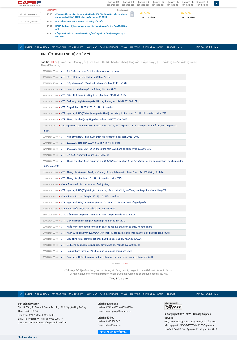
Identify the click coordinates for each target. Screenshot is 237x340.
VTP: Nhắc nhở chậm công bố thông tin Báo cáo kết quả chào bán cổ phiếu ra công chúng (106, 226)
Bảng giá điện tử (30, 14)
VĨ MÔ (124, 47)
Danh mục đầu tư (30, 21)
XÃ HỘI (28, 47)
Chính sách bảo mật (27, 337)
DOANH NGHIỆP (76, 47)
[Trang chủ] (20, 47)
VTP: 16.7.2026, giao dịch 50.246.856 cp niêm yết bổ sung (90, 143)
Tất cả (53, 62)
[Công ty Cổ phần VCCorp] (173, 309)
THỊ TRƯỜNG (149, 47)
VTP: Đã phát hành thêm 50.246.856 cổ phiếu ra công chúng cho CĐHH (97, 251)
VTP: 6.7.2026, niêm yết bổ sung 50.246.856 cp (85, 155)
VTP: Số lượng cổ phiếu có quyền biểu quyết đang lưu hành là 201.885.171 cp (100, 101)
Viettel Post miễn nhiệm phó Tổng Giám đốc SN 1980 (88, 208)
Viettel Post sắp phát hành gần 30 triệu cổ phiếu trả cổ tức (90, 196)
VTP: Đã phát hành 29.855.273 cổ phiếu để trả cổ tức (88, 107)
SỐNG (160, 47)
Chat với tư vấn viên (115, 332)
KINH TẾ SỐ (135, 47)
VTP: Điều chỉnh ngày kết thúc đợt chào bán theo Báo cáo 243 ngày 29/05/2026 (101, 239)
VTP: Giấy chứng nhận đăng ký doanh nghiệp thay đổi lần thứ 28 (93, 83)
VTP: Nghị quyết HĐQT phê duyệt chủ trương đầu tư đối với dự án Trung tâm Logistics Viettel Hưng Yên (114, 190)
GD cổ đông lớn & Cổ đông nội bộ (178, 62)
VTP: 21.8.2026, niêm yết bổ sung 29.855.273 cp (85, 77)
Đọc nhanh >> (122, 10)
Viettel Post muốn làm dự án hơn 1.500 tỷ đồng (85, 184)
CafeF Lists (212, 47)
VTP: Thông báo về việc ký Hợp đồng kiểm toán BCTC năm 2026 (94, 119)
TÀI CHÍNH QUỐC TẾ (109, 47)
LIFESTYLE (170, 47)
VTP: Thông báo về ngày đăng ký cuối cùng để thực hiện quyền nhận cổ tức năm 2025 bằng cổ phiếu (112, 172)
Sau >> (125, 263)
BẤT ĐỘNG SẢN (59, 47)
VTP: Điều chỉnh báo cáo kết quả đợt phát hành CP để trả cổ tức (93, 95)
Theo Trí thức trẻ (118, 278)
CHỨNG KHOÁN (42, 47)
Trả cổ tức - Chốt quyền (72, 62)
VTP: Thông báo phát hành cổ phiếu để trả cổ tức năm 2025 (91, 178)
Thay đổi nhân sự (50, 65)
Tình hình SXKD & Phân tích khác (107, 62)
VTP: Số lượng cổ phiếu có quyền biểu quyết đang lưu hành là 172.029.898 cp (100, 245)
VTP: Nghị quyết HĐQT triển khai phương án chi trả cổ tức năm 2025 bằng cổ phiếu (103, 202)
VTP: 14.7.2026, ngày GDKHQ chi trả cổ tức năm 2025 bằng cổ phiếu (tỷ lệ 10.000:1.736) (106, 149)
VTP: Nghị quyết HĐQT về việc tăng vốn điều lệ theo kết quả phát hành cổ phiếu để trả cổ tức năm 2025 (113, 113)
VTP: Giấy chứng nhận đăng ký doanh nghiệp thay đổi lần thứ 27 (93, 220)
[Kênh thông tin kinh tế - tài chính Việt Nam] (29, 4)
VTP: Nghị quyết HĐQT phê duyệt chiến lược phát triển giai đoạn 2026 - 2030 (100, 136)
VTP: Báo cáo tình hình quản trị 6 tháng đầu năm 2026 (88, 89)
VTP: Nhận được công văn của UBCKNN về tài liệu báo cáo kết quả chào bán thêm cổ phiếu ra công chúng (115, 233)
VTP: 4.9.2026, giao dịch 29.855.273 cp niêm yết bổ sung (90, 71)
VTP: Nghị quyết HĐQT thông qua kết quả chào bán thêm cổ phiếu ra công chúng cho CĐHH (107, 257)
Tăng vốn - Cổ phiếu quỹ (143, 62)
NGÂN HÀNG (91, 47)
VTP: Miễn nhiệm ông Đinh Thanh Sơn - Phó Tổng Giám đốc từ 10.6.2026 (98, 214)
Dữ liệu (200, 47)
